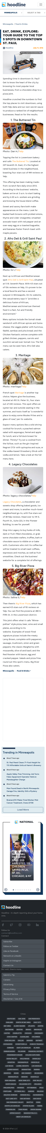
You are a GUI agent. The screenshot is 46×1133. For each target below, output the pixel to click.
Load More (23, 810)
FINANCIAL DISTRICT (36, 1051)
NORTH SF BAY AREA (23, 1022)
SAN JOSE (21, 1019)
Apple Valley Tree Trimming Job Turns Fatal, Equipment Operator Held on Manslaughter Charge (23, 777)
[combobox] (11, 12)
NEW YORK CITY (24, 1080)
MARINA (37, 1069)
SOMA (38, 1102)
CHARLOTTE (17, 1033)
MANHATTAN (26, 1069)
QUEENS (31, 1091)
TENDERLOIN (10, 1109)
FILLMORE (21, 1051)
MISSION (24, 1077)
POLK (41, 1088)
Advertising (8, 985)
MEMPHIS (7, 1073)
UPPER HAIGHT (15, 1113)
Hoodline (9, 48)
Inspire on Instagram (12, 961)
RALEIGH (40, 1091)
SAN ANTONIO (25, 1098)
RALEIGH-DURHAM (10, 1095)
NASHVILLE (35, 1077)
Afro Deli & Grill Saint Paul (20, 280)
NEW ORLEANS (10, 1080)
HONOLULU (36, 1058)
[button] (5, 889)
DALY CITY (37, 1022)
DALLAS (20, 1040)
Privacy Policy (9, 989)
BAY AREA (7, 1026)
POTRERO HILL (20, 1091)
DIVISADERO (8, 1044)
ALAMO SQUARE (19, 1026)
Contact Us (8, 966)
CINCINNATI (39, 1033)
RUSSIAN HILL (25, 1095)
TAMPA (39, 1106)
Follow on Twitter (10, 946)
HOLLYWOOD (24, 1058)
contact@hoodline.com (11, 933)
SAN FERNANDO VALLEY (15, 1102)
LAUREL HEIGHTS (22, 1066)
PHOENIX (20, 1088)
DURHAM (10, 1048)
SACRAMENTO (38, 1095)
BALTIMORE (9, 1029)
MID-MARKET (26, 1073)
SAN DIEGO (37, 1098)
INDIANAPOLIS (23, 1062)
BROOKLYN (38, 1029)
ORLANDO (37, 1084)
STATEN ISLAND (28, 1106)
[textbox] (34, 12)
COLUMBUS (36, 1037)
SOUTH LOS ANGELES (12, 1106)
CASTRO (7, 1033)
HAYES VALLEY (12, 1058)
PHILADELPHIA (9, 1088)
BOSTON (20, 1029)
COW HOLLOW (10, 1040)
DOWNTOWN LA (21, 1044)
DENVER (30, 1040)
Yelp (40, 52)
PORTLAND (7, 1091)
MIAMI (16, 1073)
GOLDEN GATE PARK (33, 1055)
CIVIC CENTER (12, 1037)
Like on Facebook (10, 951)
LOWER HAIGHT (12, 1069)
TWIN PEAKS (22, 1109)
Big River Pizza (23, 604)
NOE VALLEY (37, 1080)
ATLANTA (31, 1026)
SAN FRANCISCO (34, 1019)
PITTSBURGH (31, 1088)
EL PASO (37, 1048)
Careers (6, 980)
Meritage (19, 393)
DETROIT (39, 1040)
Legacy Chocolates (12, 502)
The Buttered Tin (20, 161)
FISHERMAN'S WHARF (14, 1055)
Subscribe (7, 942)
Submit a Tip (9, 975)
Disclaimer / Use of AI (12, 999)
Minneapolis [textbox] (10, 13)
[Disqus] (23, 709)
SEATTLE (30, 1102)
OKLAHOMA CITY (25, 1084)
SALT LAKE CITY (11, 1098)
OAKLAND (9, 1022)
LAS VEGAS (9, 1066)
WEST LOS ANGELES (23, 1117)
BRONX (28, 1029)
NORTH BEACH (11, 1084)
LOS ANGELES (37, 1066)
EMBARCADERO (9, 1051)
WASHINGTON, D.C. (30, 1113)
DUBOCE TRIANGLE (36, 1044)
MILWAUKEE (39, 1073)
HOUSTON (11, 1062)
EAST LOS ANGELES (24, 1048)
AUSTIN (40, 1026)
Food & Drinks (21, 24)
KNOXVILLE (35, 1062)
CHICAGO (28, 1033)
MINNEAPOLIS (13, 1077)
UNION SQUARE (36, 1109)
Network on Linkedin (12, 956)
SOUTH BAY (11, 1019)
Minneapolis (8, 24)
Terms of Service (10, 994)
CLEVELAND (24, 1037)
